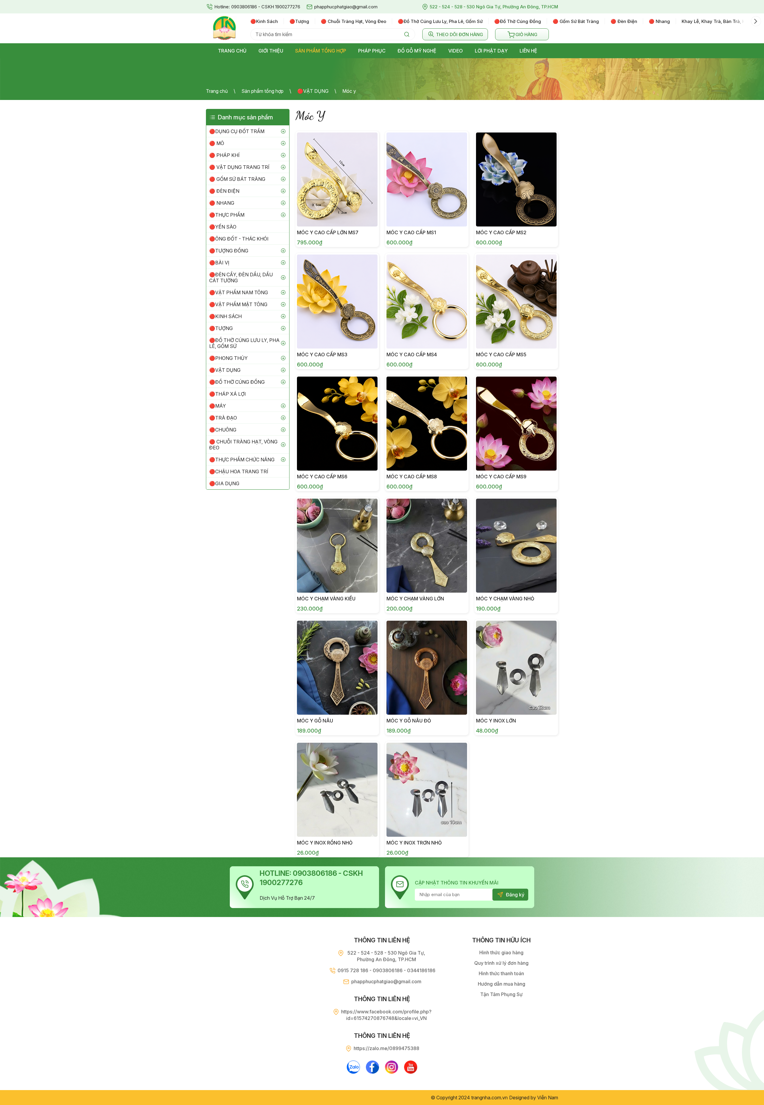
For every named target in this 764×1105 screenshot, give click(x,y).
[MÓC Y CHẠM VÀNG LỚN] (426, 546)
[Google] (391, 1067)
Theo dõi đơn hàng (459, 34)
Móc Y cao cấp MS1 (411, 232)
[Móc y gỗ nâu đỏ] (426, 668)
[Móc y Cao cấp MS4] (426, 302)
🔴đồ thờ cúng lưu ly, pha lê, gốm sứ (440, 21)
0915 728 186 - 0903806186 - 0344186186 (386, 970)
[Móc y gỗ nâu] (337, 668)
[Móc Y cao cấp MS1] (426, 179)
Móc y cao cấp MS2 (501, 232)
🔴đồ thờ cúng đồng (517, 21)
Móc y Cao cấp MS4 (411, 354)
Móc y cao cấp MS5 (501, 354)
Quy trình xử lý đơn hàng (501, 963)
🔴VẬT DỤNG (313, 91)
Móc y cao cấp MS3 (322, 354)
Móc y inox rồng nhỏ (324, 843)
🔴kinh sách (264, 21)
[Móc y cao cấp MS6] (337, 424)
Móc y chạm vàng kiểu (326, 599)
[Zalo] (353, 1067)
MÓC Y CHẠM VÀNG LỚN (415, 599)
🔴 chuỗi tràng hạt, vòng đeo (353, 21)
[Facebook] (372, 1067)
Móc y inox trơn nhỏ (414, 843)
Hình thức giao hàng (501, 952)
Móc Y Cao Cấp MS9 (501, 477)
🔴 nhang (659, 21)
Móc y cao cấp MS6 (322, 477)
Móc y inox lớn (496, 721)
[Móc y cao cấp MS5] (516, 302)
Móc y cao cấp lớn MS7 (327, 232)
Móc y (349, 91)
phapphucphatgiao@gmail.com (346, 7)
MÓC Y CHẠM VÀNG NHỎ (505, 599)
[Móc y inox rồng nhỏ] (337, 790)
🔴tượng (299, 21)
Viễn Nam (547, 1098)
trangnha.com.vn (489, 1098)
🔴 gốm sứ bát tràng (576, 21)
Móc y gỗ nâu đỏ (408, 721)
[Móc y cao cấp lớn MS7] (337, 179)
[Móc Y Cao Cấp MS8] (426, 424)
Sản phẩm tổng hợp (262, 91)
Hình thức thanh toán (501, 973)
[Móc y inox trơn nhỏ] (426, 790)
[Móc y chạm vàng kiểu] (337, 546)
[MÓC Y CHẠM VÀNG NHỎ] (516, 546)
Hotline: (222, 7)
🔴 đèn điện (624, 21)
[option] (267, 21)
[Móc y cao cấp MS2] (516, 179)
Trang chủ (217, 91)
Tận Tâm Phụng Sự (501, 994)
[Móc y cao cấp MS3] (337, 302)
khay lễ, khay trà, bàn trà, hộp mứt (721, 21)
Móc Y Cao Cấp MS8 (411, 477)
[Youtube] (410, 1067)
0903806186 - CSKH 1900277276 (265, 7)
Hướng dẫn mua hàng (501, 984)
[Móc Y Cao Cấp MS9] (516, 424)
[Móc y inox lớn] (516, 668)
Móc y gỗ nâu (315, 721)
